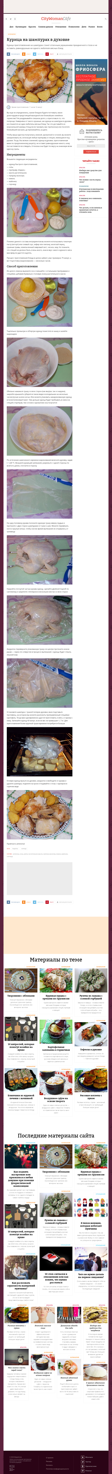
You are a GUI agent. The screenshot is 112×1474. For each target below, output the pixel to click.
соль (21, 854)
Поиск (105, 19)
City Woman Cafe (56, 19)
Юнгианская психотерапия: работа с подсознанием (91, 190)
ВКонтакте (82, 1457)
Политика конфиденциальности (57, 1469)
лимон (58, 854)
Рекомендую (15, 54)
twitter (10, 19)
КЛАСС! (28, 54)
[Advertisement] (23, 878)
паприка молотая (49, 854)
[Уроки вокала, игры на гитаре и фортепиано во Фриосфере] (91, 124)
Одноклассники (82, 1466)
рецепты (15, 848)
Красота (32, 26)
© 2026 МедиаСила (16, 1457)
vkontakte (6, 19)
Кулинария (21, 26)
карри (26, 854)
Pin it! (51, 54)
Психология (74, 26)
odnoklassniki (15, 19)
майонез (65, 854)
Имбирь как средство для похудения (90, 171)
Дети (84, 26)
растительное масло (35, 854)
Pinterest (82, 1470)
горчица (10, 856)
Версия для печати (65, 54)
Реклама (49, 1461)
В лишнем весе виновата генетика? (90, 199)
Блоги (99, 26)
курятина (16, 854)
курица (23, 848)
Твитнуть (40, 54)
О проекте (49, 1458)
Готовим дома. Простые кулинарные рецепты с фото (91, 139)
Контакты (49, 1465)
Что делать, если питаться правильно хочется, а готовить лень (90, 209)
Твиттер (82, 1461)
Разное (91, 26)
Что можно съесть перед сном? (90, 181)
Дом (11, 26)
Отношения (60, 26)
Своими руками (45, 26)
